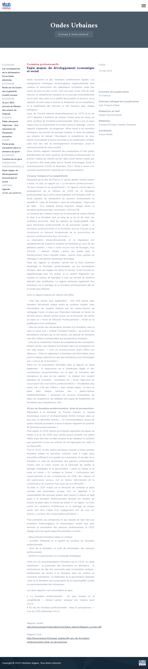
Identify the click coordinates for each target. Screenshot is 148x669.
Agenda (6, 189)
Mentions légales (30, 663)
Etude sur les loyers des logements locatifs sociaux (12, 91)
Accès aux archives (11, 193)
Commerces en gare (12, 159)
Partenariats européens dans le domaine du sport (11, 148)
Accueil (64, 34)
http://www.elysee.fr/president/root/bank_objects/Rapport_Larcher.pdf (64, 627)
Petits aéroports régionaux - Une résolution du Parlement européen (10, 129)
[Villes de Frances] (6, 6)
